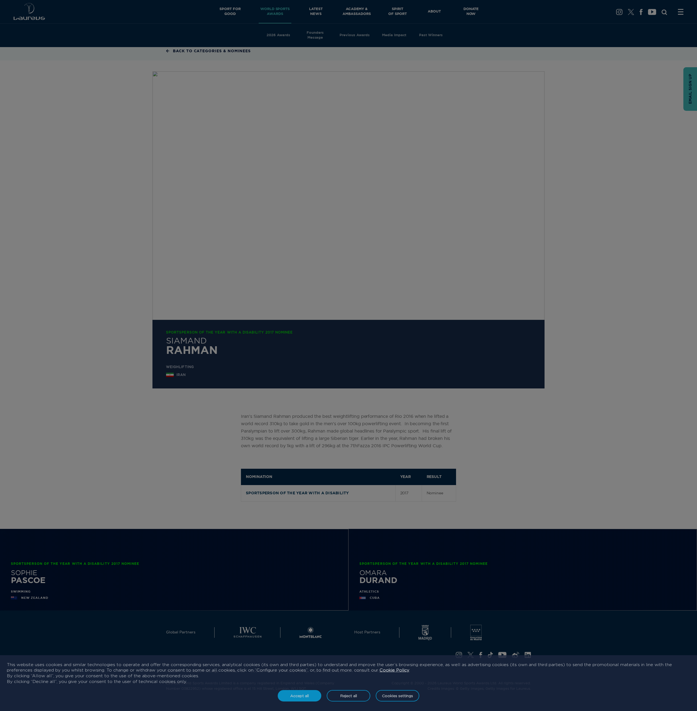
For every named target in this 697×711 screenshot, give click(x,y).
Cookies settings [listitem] (397, 696)
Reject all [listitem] (348, 696)
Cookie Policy (394, 670)
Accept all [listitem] (299, 696)
